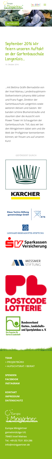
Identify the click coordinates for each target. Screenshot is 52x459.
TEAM (8, 358)
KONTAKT (11, 392)
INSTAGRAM (12, 383)
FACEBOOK (11, 379)
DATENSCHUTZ (14, 400)
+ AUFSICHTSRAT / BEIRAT (20, 366)
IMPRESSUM (12, 396)
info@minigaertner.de (17, 444)
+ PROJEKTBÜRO (14, 362)
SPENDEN (10, 375)
